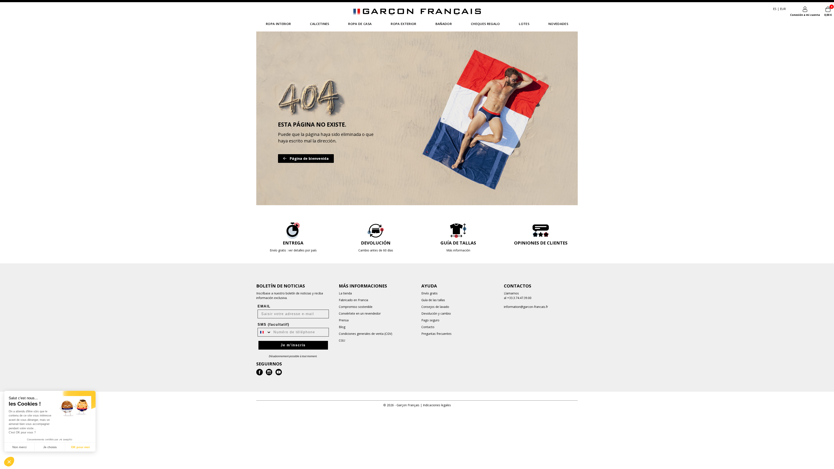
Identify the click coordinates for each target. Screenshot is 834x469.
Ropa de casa (360, 23)
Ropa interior (278, 23)
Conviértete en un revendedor (360, 313)
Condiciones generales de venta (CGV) (365, 334)
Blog (342, 327)
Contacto (427, 327)
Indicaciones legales (437, 405)
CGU (342, 340)
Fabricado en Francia (353, 300)
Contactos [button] (517, 286)
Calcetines (319, 23)
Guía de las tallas (433, 300)
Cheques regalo (485, 23)
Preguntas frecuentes (436, 334)
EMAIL (264, 306)
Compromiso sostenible (355, 307)
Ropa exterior (403, 23)
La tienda (345, 293)
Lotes (524, 23)
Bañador (443, 23)
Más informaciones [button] (363, 286)
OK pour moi (80, 447)
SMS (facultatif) (273, 324)
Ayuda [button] (429, 286)
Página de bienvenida (309, 158)
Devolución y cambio (436, 313)
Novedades (558, 23)
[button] (9, 461)
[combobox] (264, 332)
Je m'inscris (293, 345)
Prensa (344, 320)
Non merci (19, 447)
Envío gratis (429, 293)
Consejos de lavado (435, 307)
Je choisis (50, 447)
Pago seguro (430, 320)
